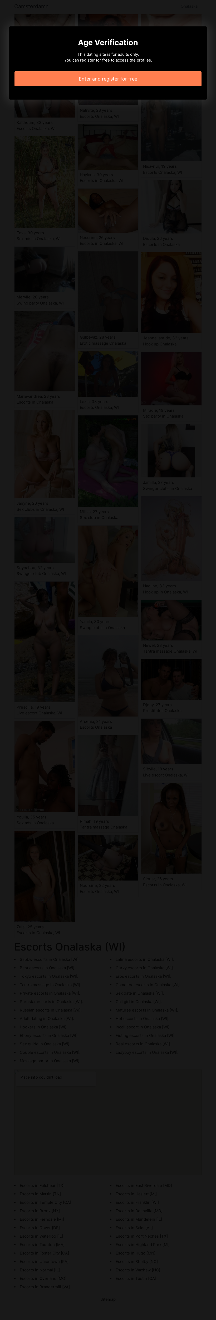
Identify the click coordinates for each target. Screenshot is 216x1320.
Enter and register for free (108, 79)
